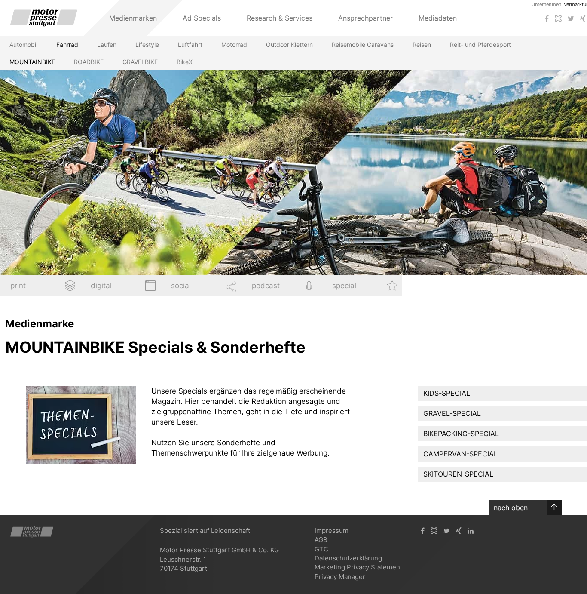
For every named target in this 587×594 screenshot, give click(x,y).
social (181, 285)
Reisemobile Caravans (363, 44)
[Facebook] (547, 19)
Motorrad (234, 44)
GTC (321, 549)
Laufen (106, 44)
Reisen (422, 44)
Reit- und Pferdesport (480, 44)
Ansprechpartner (365, 18)
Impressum (332, 530)
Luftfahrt (190, 44)
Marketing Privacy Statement (358, 567)
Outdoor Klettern (289, 44)
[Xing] (459, 531)
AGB (321, 540)
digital (101, 285)
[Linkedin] (471, 531)
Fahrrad (67, 44)
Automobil (23, 44)
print (18, 285)
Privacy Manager (340, 576)
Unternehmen (546, 4)
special (344, 285)
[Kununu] (558, 19)
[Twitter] (571, 19)
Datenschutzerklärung (348, 558)
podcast (266, 285)
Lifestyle (147, 44)
